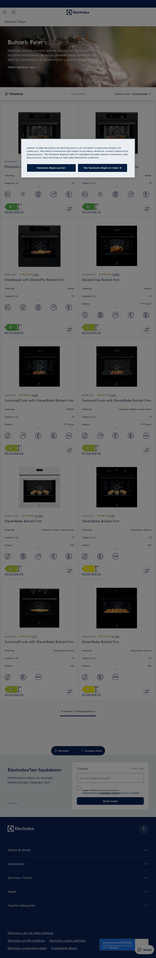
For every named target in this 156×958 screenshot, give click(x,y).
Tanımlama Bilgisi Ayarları (51, 167)
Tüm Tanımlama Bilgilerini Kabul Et (102, 167)
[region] (78, 158)
